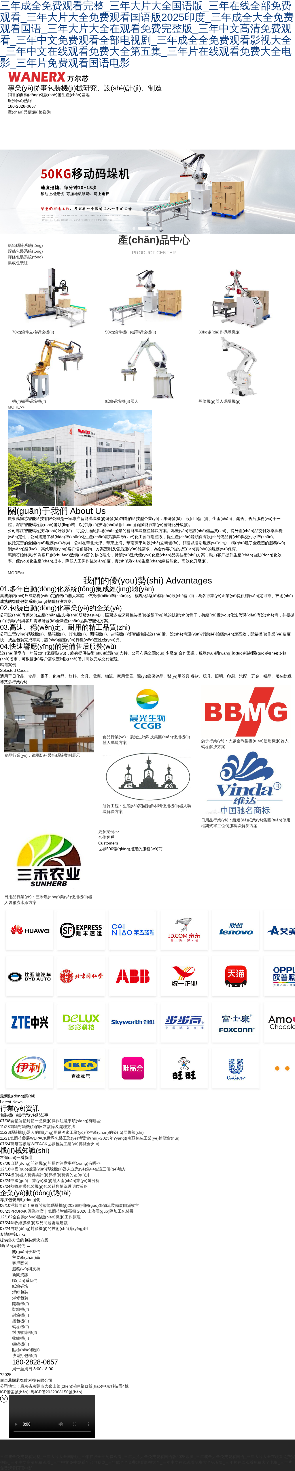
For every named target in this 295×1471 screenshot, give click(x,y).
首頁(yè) (22, 132)
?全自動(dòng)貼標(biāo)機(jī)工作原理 (45, 1217)
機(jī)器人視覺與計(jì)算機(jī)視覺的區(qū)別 (49, 1174)
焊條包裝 (110, 129)
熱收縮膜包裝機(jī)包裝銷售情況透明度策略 (49, 1186)
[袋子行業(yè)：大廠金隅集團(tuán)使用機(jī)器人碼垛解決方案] (246, 711)
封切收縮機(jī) (24, 1332)
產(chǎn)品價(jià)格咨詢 (29, 112)
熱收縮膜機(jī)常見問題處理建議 (39, 1222)
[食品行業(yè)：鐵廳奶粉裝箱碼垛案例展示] (49, 718)
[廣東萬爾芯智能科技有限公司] (48, 74)
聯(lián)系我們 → (15, 1245)
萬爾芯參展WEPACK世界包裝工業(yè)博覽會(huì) (54, 1144)
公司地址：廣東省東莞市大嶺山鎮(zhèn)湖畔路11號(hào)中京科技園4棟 (64, 1386)
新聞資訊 (235, 129)
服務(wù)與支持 (200, 129)
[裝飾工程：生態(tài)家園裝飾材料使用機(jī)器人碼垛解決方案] (147, 776)
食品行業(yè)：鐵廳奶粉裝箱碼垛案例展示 (42, 755)
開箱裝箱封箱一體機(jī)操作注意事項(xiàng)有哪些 (55, 1120)
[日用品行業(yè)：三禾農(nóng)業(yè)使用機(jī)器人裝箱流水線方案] (49, 861)
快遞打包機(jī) (24, 1355)
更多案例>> (108, 831)
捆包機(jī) (20, 1321)
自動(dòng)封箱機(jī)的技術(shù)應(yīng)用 (49, 1228)
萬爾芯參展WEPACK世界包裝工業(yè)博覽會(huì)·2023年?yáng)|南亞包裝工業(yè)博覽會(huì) (94, 1138)
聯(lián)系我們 (268, 129)
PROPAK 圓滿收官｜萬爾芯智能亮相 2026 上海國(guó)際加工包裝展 (72, 1211)
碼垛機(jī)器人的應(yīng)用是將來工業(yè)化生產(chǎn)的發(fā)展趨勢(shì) (77, 1132)
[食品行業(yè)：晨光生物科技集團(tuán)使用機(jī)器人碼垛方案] (147, 709)
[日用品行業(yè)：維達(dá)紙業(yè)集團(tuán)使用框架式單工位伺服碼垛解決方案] (246, 783)
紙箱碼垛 (51, 129)
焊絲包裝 (80, 129)
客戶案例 (166, 129)
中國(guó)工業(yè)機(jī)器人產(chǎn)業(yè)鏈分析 (55, 1180)
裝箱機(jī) (20, 1309)
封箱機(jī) (20, 1315)
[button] (134, 228)
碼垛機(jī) (20, 1326)
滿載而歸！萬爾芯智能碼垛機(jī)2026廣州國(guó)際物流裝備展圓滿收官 (74, 1205)
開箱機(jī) (20, 1303)
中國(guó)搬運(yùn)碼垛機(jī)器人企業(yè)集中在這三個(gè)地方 (68, 1169)
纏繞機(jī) (20, 1344)
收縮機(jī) (20, 1338)
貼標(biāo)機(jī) (26, 1349)
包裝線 (138, 132)
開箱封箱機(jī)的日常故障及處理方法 (42, 1126)
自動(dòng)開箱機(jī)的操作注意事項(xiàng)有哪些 (55, 1163)
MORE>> (16, 407)
